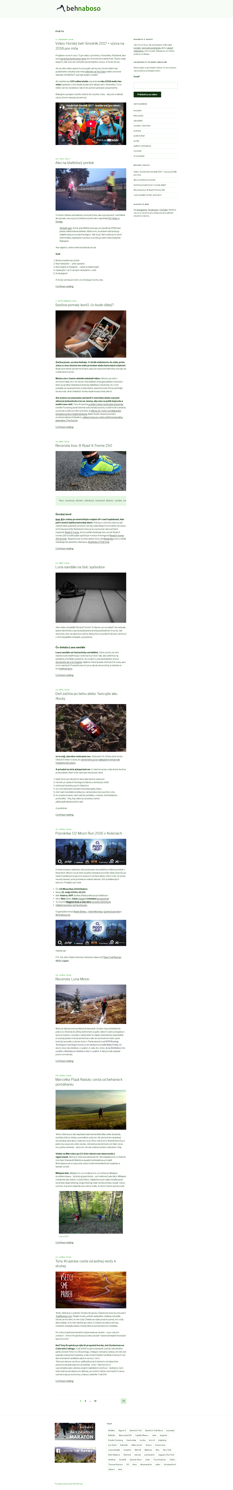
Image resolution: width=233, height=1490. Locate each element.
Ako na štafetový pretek (74, 163)
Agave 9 (122, 1430)
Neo (158, 1450)
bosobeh (138, 110)
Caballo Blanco (141, 1435)
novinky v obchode (142, 125)
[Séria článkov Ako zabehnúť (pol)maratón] (75, 1439)
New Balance (114, 1455)
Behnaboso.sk (63, 915)
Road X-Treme (72, 532)
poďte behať (139, 136)
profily (136, 141)
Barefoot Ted (136, 1430)
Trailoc (172, 1459)
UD (127, 1464)
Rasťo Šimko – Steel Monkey (88, 911)
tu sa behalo (139, 156)
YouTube (164, 210)
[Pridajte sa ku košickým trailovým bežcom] (75, 1462)
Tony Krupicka (159, 1459)
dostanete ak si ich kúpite (69, 662)
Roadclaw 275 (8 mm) (98, 542)
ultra (135, 1464)
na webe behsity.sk (88, 902)
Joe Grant (112, 1445)
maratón (127, 1450)
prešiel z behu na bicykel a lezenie (105, 404)
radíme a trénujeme (142, 146)
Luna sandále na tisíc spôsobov (80, 567)
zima (120, 1469)
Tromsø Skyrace (115, 1464)
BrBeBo (111, 1435)
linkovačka (138, 115)
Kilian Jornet (136, 1445)
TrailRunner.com (64, 1316)
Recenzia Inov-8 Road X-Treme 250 (83, 445)
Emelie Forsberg (115, 1440)
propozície (103, 898)
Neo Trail (167, 1450)
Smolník (122, 1459)
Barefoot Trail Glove (154, 1430)
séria (147, 1459)
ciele (154, 1435)
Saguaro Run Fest (166, 1455)
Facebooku (153, 210)
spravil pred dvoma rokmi (73, 58)
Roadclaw (108, 539)
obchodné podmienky (151, 48)
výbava (111, 1469)
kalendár (124, 1445)
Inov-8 (59, 519)
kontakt (137, 48)
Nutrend (127, 1455)
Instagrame (142, 210)
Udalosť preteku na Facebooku (71, 905)
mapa (81, 898)
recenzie (137, 151)
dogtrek (163, 1435)
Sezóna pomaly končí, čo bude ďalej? (84, 305)
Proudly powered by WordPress (69, 1484)
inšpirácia (162, 1440)
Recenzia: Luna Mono (72, 979)
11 (96, 1401)
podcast (137, 131)
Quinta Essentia (112, 911)
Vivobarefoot (170, 1464)
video (157, 1464)
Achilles (111, 1430)
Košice (149, 1445)
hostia (142, 1440)
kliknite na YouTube (95, 71)
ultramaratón (146, 1464)
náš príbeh (138, 120)
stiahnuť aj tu (65, 668)
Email (137, 76)
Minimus (148, 1450)
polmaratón (149, 1455)
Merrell (138, 1450)
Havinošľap (131, 1440)
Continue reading (64, 286)
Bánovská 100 (125, 1435)
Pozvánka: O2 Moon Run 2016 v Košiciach (88, 833)
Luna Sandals (114, 1450)
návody (137, 1455)
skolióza (112, 1459)
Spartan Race (136, 1459)
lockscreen (160, 1445)
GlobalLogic (66, 228)
